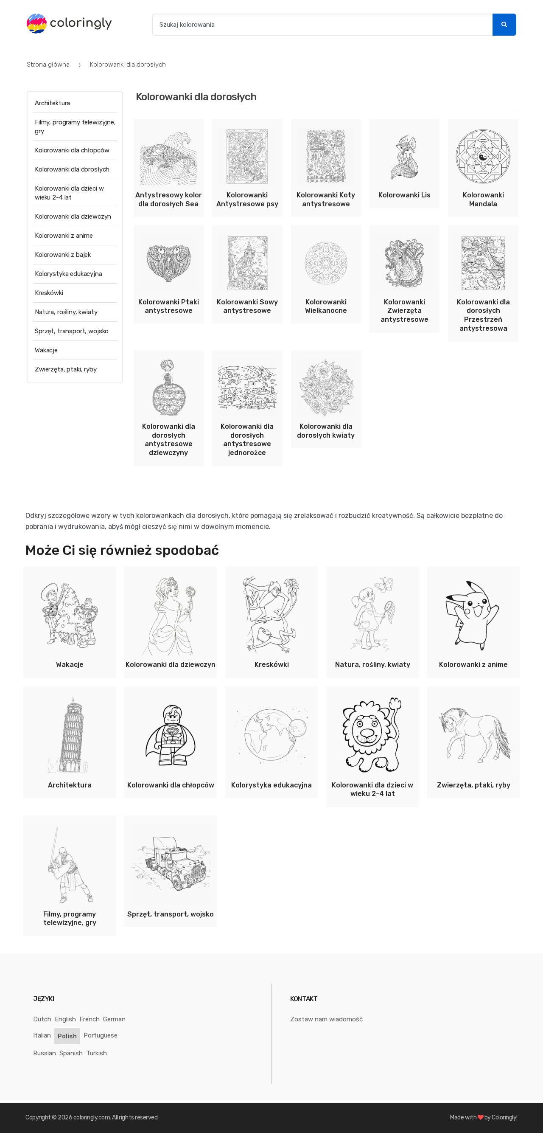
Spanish (71, 1053)
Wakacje (46, 350)
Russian (44, 1053)
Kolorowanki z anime (64, 235)
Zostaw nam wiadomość (326, 1019)
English (65, 1019)
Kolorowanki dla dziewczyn (73, 216)
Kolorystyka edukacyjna (68, 274)
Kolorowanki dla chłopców (72, 150)
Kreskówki (49, 293)
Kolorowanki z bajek (63, 255)
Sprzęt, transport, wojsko (72, 331)
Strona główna (48, 64)
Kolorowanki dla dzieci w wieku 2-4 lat (69, 193)
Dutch (42, 1019)
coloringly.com (91, 1117)
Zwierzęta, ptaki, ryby (66, 369)
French (89, 1019)
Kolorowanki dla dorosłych (72, 169)
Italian (42, 1035)
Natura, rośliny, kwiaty (66, 312)
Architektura (52, 103)
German (114, 1019)
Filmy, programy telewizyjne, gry (75, 126)
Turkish (96, 1053)
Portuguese (101, 1035)
